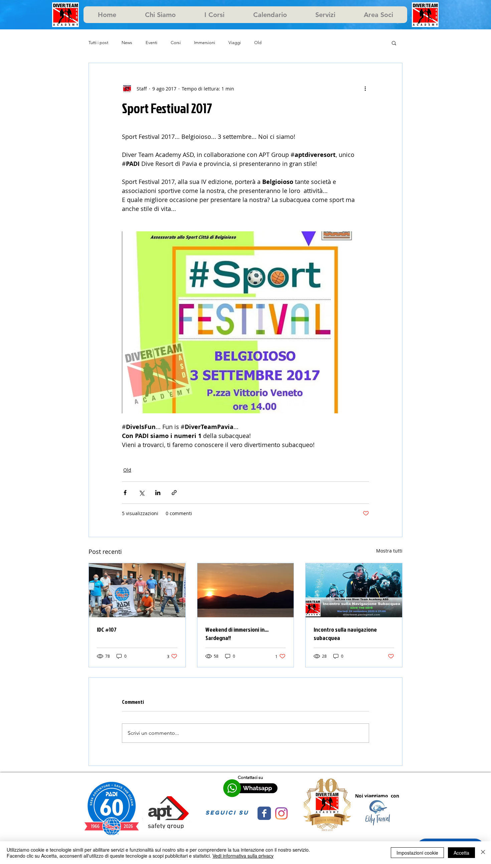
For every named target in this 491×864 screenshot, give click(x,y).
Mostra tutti (389, 551)
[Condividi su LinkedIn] (158, 492)
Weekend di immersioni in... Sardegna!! (237, 633)
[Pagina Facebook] (264, 813)
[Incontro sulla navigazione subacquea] (354, 590)
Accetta (461, 852)
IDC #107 (107, 629)
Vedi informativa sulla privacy (243, 855)
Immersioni (204, 42)
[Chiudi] (483, 853)
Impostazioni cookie (417, 852)
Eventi (151, 42)
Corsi (176, 42)
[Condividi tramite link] (174, 492)
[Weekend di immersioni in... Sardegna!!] (245, 590)
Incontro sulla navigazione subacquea (345, 633)
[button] (394, 42)
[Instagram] (281, 813)
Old (258, 42)
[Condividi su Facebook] (125, 492)
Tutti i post (98, 42)
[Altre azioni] (365, 88)
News (127, 42)
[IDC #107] (137, 590)
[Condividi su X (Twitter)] (141, 492)
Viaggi (234, 42)
